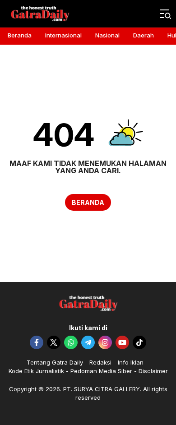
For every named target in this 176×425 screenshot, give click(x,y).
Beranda (88, 202)
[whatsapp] (71, 342)
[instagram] (105, 342)
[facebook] (36, 342)
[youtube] (122, 342)
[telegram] (88, 342)
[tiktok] (139, 342)
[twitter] (53, 342)
